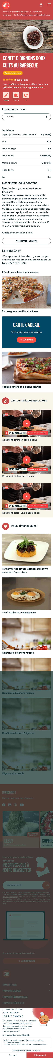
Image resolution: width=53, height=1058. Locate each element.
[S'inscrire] (46, 885)
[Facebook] (3, 804)
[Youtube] (22, 804)
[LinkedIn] (9, 804)
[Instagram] (15, 804)
